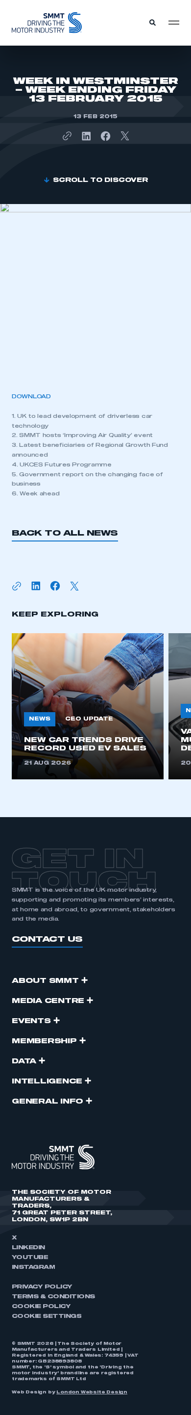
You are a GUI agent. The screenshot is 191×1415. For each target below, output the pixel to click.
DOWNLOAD (31, 396)
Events (31, 1021)
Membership (44, 1041)
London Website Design (91, 1392)
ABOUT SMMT (45, 981)
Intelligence (47, 1081)
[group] (88, 706)
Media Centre (48, 1001)
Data (24, 1061)
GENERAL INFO (47, 1101)
